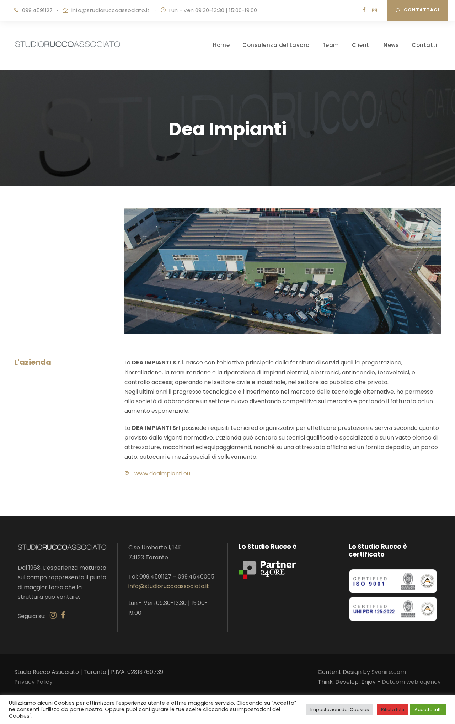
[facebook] (364, 10)
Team (330, 45)
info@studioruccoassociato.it (110, 10)
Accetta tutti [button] (428, 709)
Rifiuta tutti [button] (392, 709)
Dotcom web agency (411, 682)
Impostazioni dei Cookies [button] (339, 709)
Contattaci (421, 10)
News (391, 45)
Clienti (361, 45)
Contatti (424, 45)
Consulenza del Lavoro (276, 45)
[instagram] (374, 10)
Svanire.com (388, 672)
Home (221, 45)
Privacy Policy (33, 682)
